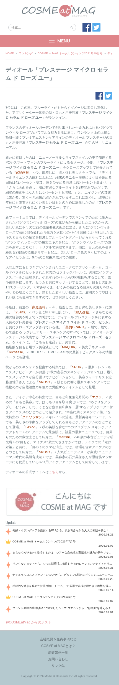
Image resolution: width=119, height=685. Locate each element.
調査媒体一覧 (58, 652)
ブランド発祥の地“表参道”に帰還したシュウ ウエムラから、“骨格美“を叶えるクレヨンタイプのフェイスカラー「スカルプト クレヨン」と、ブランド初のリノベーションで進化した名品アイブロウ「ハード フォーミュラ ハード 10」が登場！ (62, 608)
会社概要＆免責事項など (58, 639)
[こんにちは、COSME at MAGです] (59, 515)
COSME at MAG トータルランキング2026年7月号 (44, 541)
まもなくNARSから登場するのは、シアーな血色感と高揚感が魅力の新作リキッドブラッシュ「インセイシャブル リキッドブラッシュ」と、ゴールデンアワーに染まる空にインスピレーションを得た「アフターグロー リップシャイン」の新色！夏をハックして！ (62, 552)
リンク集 (58, 666)
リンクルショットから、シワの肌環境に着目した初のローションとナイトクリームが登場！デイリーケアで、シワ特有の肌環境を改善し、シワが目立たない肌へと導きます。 (62, 563)
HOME (10, 53)
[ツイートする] (96, 27)
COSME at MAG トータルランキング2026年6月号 (44, 596)
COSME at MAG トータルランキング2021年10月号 (70, 53)
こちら (54, 472)
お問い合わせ (58, 659)
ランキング (26, 53)
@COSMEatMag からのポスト (28, 622)
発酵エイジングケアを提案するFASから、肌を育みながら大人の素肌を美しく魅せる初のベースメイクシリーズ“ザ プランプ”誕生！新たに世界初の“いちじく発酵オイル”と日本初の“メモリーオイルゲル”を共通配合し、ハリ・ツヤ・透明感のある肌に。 (62, 530)
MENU (59, 41)
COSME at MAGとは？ (58, 646)
